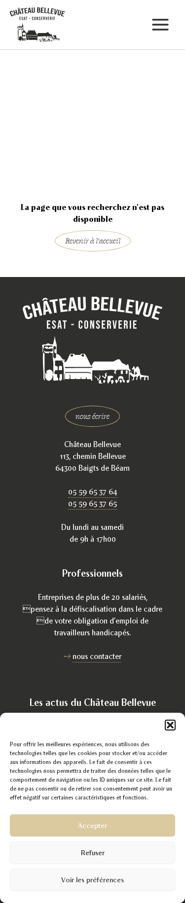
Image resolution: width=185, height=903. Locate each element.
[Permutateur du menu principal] (160, 25)
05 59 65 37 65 (92, 503)
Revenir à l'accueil (92, 241)
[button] (170, 725)
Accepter (92, 825)
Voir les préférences (92, 879)
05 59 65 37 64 (92, 491)
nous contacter (97, 656)
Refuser (93, 852)
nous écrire (92, 416)
